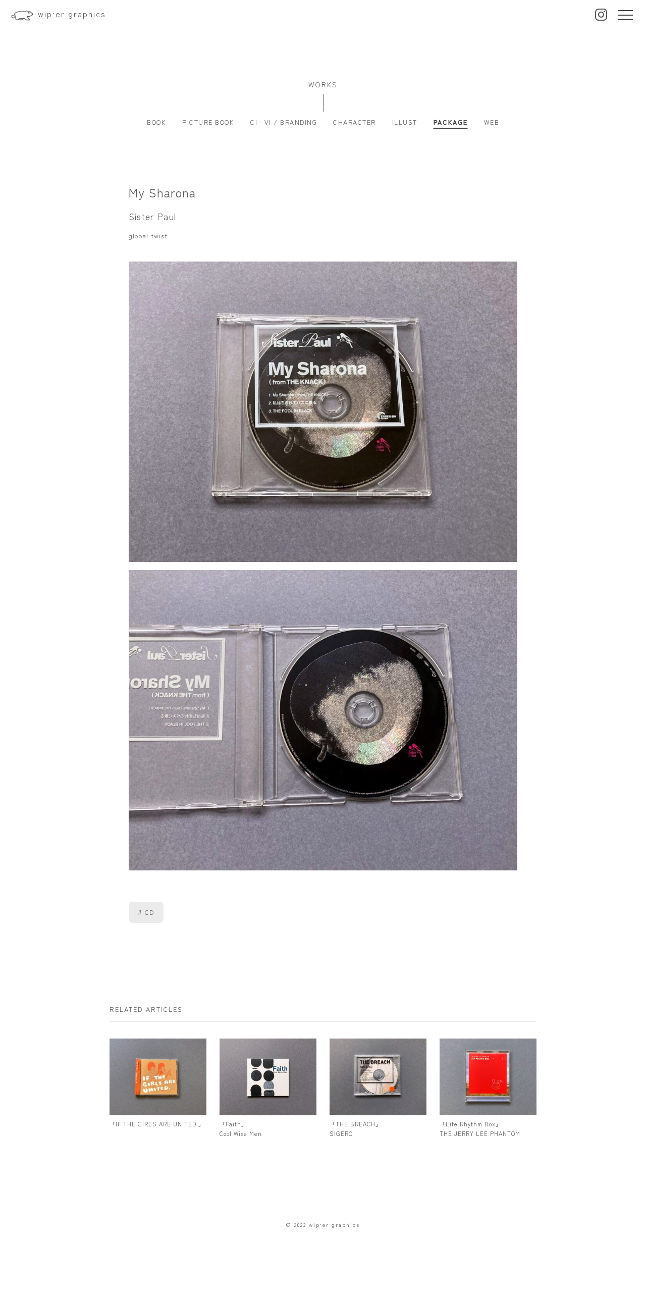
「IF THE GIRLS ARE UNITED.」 (157, 1124)
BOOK (156, 122)
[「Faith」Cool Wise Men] (268, 1110)
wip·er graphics (72, 14)
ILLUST (404, 122)
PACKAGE (451, 122)
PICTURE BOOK (208, 122)
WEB (492, 122)
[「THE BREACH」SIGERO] (378, 1110)
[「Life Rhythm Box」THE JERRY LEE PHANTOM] (488, 1110)
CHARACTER (354, 122)
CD (149, 912)
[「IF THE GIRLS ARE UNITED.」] (158, 1110)
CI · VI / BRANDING (283, 122)
